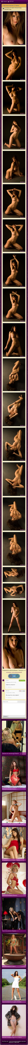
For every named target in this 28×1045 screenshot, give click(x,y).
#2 (6, 697)
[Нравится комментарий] (23, 680)
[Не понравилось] (10, 676)
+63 (14, 676)
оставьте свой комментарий (14, 672)
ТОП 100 (11, 1)
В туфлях (12, 7)
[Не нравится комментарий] (20, 680)
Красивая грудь (8, 9)
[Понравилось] (17, 676)
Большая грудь (18, 7)
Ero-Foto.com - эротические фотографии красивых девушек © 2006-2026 (14, 1042)
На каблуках (7, 7)
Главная (5, 1)
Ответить (9, 697)
